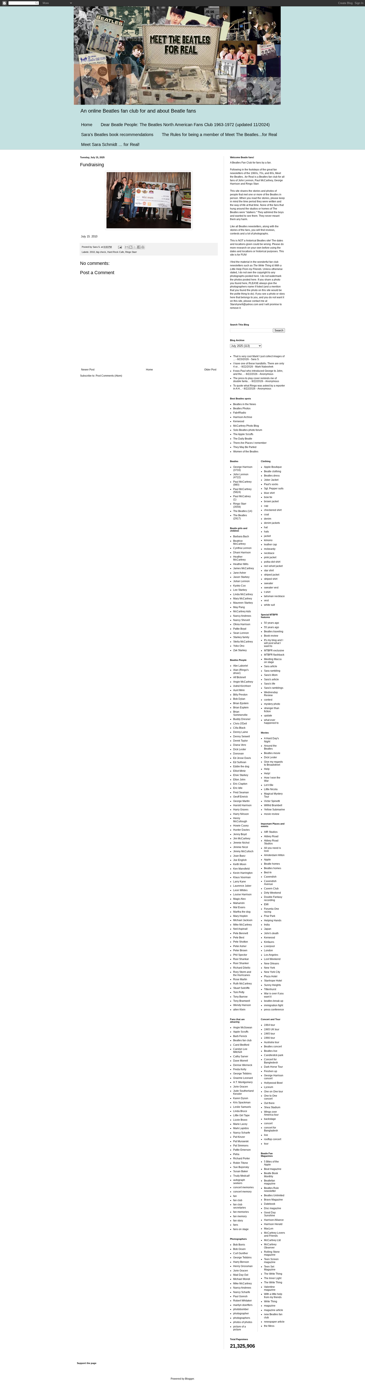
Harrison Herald (273, 1224)
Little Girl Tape (241, 1115)
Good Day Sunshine (270, 1214)
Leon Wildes (240, 890)
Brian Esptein (241, 707)
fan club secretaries (239, 1206)
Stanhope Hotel (273, 980)
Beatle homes (272, 863)
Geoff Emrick (240, 796)
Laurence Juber (242, 885)
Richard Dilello (241, 967)
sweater (268, 583)
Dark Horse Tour (273, 1066)
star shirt (269, 570)
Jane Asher (239, 572)
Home (86, 124)
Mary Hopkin (240, 916)
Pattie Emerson (242, 1149)
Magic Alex (239, 898)
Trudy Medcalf (241, 1175)
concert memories (243, 1187)
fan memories (241, 1211)
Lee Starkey (240, 589)
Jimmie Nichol (241, 842)
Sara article (270, 666)
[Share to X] (135, 247)
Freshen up (270, 1071)
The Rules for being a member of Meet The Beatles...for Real (219, 134)
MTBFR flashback (274, 654)
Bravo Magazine (273, 1199)
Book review (271, 635)
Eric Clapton (240, 783)
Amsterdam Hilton (274, 855)
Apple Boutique (273, 467)
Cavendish (270, 876)
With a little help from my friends (273, 1296)
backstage (270, 1118)
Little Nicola (271, 789)
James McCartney (243, 568)
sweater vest (271, 587)
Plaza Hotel (270, 976)
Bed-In (268, 872)
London (268, 950)
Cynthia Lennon (242, 548)
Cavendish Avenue (270, 883)
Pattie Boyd (239, 628)
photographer (241, 1313)
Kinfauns (269, 942)
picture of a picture (239, 1328)
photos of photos (242, 1322)
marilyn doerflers (242, 1305)
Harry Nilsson (241, 814)
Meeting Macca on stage (273, 661)
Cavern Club (271, 888)
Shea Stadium (272, 1107)
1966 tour (269, 1037)
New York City (272, 971)
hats (266, 531)
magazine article (273, 1310)
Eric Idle (237, 788)
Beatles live (270, 1050)
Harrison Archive (242, 417)
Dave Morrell (240, 1060)
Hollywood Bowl (273, 1082)
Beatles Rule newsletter (271, 1189)
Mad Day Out (240, 1274)
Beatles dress (272, 475)
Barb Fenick (240, 1036)
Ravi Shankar (241, 959)
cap (266, 505)
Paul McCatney (242, 496)
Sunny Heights (272, 985)
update (268, 715)
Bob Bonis (239, 1244)
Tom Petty (238, 992)
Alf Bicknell (239, 677)
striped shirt (270, 578)
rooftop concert (272, 1139)
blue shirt (269, 492)
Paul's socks (271, 484)
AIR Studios (271, 831)
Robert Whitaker (242, 1300)
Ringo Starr (131, 252)
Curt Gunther (240, 1253)
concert (268, 1123)
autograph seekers (239, 1181)
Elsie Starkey (240, 775)
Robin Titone (240, 1162)
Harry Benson (241, 1261)
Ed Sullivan (239, 762)
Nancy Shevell (241, 620)
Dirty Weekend (272, 892)
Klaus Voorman (242, 877)
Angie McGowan (242, 1027)
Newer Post (87, 369)
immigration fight (273, 1005)
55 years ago (271, 627)
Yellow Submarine (274, 809)
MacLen (268, 1228)
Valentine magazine (269, 1288)
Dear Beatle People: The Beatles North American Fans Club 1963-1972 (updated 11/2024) (185, 124)
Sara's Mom (271, 675)
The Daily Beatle (242, 438)
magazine (269, 1305)
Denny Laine (240, 732)
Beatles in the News (244, 404)
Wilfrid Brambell (273, 805)
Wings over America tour (271, 1113)
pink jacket (270, 557)
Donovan (238, 753)
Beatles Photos (242, 408)
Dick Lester (239, 749)
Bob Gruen (239, 1249)
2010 (92, 252)
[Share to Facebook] (139, 247)
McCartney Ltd (272, 1240)
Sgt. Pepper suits (273, 488)
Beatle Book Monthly (271, 1175)
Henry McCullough (240, 820)
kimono (268, 540)
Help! (267, 773)
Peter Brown (240, 950)
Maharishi (239, 903)
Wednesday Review (271, 694)
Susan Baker (240, 1171)
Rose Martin (240, 979)
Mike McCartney (242, 924)
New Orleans (271, 963)
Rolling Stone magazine (272, 1253)
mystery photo (272, 703)
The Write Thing (273, 1273)
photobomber (241, 1309)
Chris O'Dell (240, 723)
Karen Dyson (240, 1098)
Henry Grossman (243, 1266)
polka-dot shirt (272, 561)
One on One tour (273, 1091)
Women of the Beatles (245, 451)
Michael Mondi (241, 1279)
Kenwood (238, 421)
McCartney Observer (270, 1246)
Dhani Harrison (242, 552)
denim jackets (272, 522)
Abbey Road (271, 836)
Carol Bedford (241, 1044)
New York (269, 967)
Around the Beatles (270, 747)
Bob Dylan (239, 698)
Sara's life (269, 683)
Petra (236, 1154)
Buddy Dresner (242, 719)
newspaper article (274, 1321)
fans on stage (241, 1229)
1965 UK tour (271, 1029)
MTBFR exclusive (274, 650)
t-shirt (267, 592)
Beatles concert (273, 1046)
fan (235, 1196)
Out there (269, 1103)
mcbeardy (269, 548)
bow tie (268, 497)
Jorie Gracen (240, 1086)
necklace (269, 553)
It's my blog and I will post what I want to (273, 643)
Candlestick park (273, 1055)
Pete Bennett (240, 933)
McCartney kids (242, 611)
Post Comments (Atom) (109, 375)
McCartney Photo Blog (246, 425)
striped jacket (271, 574)
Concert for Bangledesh (271, 1061)
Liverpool (269, 946)
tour (266, 1143)
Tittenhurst (270, 989)
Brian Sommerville (240, 713)
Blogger (189, 1378)
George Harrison (242, 467)
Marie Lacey (240, 1124)
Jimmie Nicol (240, 847)
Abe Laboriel (240, 665)
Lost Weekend (272, 959)
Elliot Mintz (239, 770)
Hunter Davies (241, 829)
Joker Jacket (271, 479)
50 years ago (271, 622)
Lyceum (268, 1087)
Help (267, 769)
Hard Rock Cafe (115, 252)
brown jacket (271, 501)
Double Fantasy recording (273, 898)
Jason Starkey (241, 577)
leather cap (270, 544)
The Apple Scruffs (243, 434)
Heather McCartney (239, 558)
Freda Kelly (239, 1069)
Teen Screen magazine (271, 1261)
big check (101, 252)
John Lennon (240, 474)
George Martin (241, 801)
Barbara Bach (241, 536)
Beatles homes (272, 868)
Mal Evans (239, 907)
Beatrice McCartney (239, 542)
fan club (237, 1200)
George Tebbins (242, 1073)
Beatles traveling (273, 631)
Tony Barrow (240, 996)
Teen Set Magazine (269, 1268)
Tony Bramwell (241, 1000)
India (267, 924)
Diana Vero (239, 744)
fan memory (240, 1216)
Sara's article (271, 679)
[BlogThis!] (131, 247)
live (266, 1135)
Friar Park (269, 916)
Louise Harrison (242, 894)
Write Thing (270, 1301)
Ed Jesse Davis (242, 758)
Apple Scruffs (240, 1031)
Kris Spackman (242, 1102)
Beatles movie (272, 753)
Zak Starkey (240, 650)
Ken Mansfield (241, 868)
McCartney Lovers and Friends (274, 1234)
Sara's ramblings (273, 687)
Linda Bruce (240, 1111)
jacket (267, 536)
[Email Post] (120, 247)
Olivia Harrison (241, 624)
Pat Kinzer (239, 1136)
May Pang (239, 607)
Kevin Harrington (243, 872)
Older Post (210, 369)
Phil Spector (240, 954)
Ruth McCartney (242, 983)
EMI (266, 904)
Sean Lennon (241, 633)
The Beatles (240, 511)
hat (266, 527)
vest (266, 600)
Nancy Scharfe (241, 1132)
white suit (269, 604)
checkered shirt (273, 510)
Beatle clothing (272, 471)
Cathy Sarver (240, 1056)
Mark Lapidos (241, 1128)
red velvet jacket (273, 566)
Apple (267, 859)
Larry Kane (239, 881)
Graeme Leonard (243, 1078)
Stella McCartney (243, 641)
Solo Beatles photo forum (247, 430)
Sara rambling (272, 670)
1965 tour (269, 1033)
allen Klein (239, 1009)
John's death (271, 933)
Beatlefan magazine (269, 1182)
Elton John (239, 779)
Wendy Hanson (242, 1005)
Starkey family (241, 637)
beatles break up (273, 1000)
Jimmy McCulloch (243, 851)
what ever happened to (271, 721)
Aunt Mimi (239, 690)
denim (267, 518)
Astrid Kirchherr (242, 686)
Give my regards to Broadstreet (273, 763)
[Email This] (127, 247)
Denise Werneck (242, 1065)
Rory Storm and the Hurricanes (242, 973)
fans (235, 1224)
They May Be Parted (244, 447)
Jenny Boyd (240, 834)
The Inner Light (272, 1278)
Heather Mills (240, 564)
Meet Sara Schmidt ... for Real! (110, 144)
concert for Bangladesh (271, 1129)
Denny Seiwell (241, 736)
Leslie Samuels (242, 1106)
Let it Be (268, 785)
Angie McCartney (243, 681)
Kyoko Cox (239, 585)
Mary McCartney (242, 598)
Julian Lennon (241, 581)
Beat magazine (272, 1169)
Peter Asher (240, 946)
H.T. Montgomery (243, 1082)
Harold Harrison (242, 805)
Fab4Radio (239, 412)
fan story (238, 1220)
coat (266, 514)
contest (268, 699)
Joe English (240, 860)
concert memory (242, 1191)
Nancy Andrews (242, 615)
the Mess (269, 1325)
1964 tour (269, 1025)
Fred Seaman (241, 792)
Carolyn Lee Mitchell (240, 1051)
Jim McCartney (241, 838)
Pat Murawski (241, 1141)
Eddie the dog (241, 766)
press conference (274, 1009)
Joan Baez (239, 855)
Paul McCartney (242, 481)
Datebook (269, 1203)
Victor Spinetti (272, 801)
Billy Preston (240, 694)
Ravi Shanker (241, 963)
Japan (267, 928)
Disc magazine (272, 1208)
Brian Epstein (241, 703)
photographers (241, 1317)
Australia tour (271, 1042)
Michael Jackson (242, 920)
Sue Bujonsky (241, 1167)
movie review (271, 814)
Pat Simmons (240, 1145)
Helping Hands (272, 920)
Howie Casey (241, 825)
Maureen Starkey (243, 602)
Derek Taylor (240, 740)
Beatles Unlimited (274, 1195)
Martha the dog (242, 911)
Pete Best (238, 937)
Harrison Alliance (274, 1219)
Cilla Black (239, 727)
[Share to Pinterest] (143, 247)
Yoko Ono (238, 645)
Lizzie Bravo (240, 1119)
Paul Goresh (240, 1296)
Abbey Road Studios (271, 842)
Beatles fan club (242, 1040)
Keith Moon (239, 864)
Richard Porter (241, 1158)
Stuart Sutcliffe (241, 988)
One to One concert (270, 1097)
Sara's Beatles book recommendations (117, 134)
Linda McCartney (243, 594)
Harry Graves (240, 809)
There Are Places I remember (250, 442)
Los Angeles (271, 954)
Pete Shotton (240, 941)
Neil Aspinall (240, 928)
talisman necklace (274, 596)
